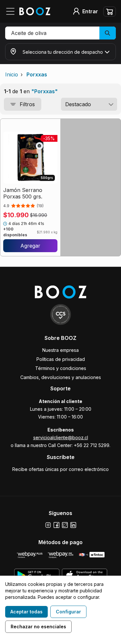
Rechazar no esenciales (38, 626)
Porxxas (36, 74)
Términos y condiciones (60, 368)
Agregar (30, 245)
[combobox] (89, 104)
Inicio (11, 74)
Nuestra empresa (60, 350)
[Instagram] (48, 525)
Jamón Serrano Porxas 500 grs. (22, 193)
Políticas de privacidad (60, 359)
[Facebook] (56, 525)
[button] (60, 33)
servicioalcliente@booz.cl (60, 437)
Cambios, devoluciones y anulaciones (60, 377)
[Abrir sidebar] (12, 11)
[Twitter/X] (65, 525)
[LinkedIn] (73, 525)
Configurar (68, 611)
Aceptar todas (26, 611)
